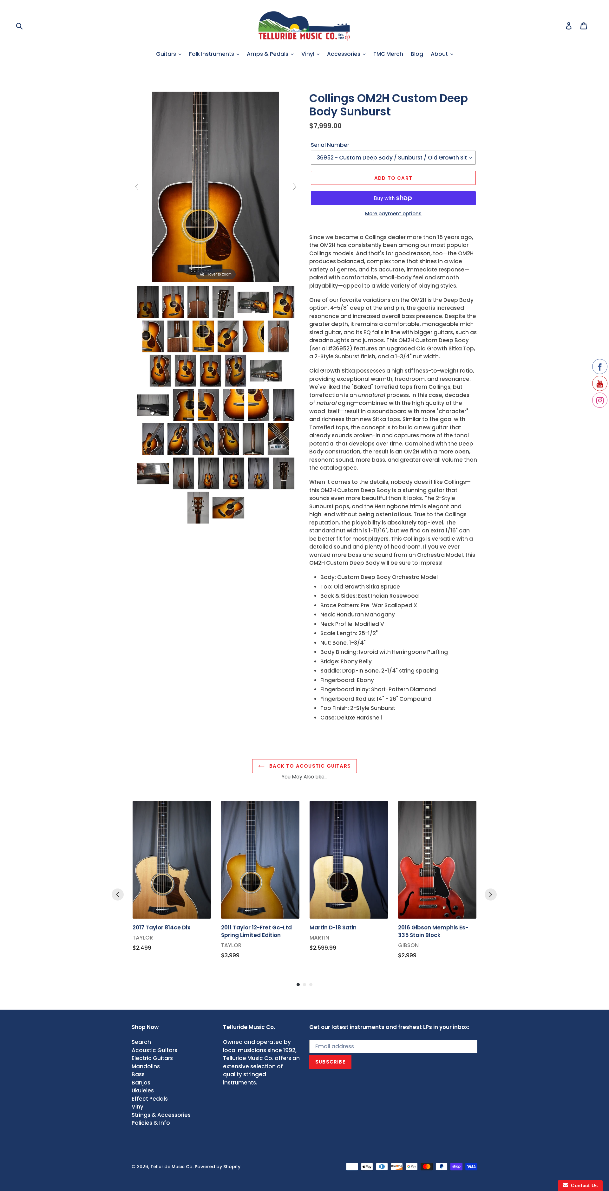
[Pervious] (118, 894)
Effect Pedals (150, 1099)
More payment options (393, 213)
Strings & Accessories (161, 1115)
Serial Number (330, 145)
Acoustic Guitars (154, 1050)
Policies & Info (151, 1123)
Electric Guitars (152, 1058)
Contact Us (583, 1185)
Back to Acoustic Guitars (309, 766)
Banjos (141, 1082)
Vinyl (138, 1106)
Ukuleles (143, 1090)
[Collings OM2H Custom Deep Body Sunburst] (148, 302)
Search (141, 1042)
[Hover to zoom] (215, 186)
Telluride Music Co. (171, 1166)
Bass (138, 1074)
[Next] (491, 894)
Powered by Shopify (217, 1166)
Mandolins (146, 1066)
